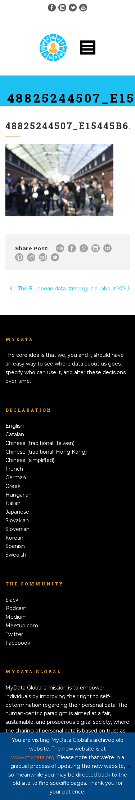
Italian (13, 503)
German (15, 477)
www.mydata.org (32, 757)
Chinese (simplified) (29, 460)
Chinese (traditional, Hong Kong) (46, 452)
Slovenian (17, 529)
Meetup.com (21, 625)
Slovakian (17, 520)
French (14, 469)
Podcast (15, 608)
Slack (11, 600)
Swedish (15, 555)
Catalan (14, 434)
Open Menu (87, 47)
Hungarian (18, 495)
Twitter (14, 634)
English (14, 426)
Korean (14, 538)
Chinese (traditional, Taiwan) (40, 443)
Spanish (15, 546)
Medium (16, 617)
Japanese (17, 512)
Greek (13, 486)
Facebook (17, 643)
